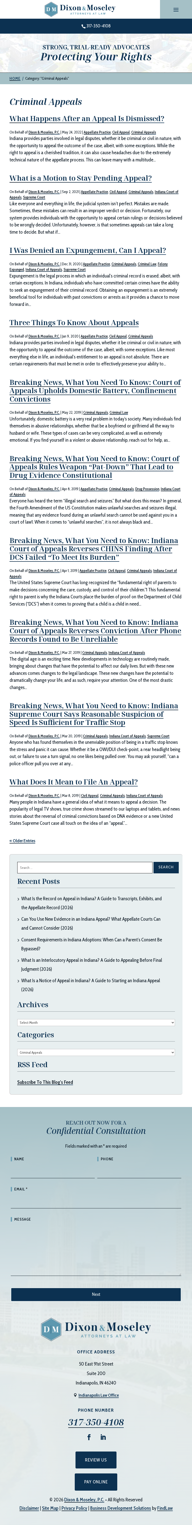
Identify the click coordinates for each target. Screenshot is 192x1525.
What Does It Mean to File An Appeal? (74, 781)
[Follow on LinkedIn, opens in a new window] (103, 1437)
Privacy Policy (74, 1508)
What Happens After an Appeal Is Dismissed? (87, 118)
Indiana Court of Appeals (44, 269)
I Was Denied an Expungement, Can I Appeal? (88, 250)
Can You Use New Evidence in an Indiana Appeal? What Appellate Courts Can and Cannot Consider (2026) (90, 923)
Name (19, 1159)
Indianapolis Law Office (98, 1395)
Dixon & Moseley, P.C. (44, 132)
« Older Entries (22, 840)
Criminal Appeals (143, 132)
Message (22, 1219)
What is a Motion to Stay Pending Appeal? (81, 178)
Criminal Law (147, 264)
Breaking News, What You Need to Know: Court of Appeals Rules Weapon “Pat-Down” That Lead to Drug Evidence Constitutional (94, 467)
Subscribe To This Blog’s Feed (45, 1082)
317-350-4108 (98, 26)
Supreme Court (34, 197)
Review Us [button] (96, 1460)
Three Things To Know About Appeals (74, 322)
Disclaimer (29, 1508)
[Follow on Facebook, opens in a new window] (89, 1437)
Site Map (50, 1508)
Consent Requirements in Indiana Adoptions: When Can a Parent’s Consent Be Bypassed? (91, 944)
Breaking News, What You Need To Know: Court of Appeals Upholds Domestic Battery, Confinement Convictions (95, 390)
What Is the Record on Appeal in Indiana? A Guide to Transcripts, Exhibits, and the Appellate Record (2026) (91, 903)
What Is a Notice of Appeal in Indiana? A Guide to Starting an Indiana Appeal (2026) (90, 985)
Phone (107, 1159)
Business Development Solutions (120, 1508)
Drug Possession (147, 489)
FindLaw (165, 1508)
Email (21, 1189)
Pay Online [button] (96, 1482)
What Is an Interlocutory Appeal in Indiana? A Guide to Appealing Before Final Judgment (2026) (91, 964)
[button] (176, 9)
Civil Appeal (121, 132)
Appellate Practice (97, 132)
